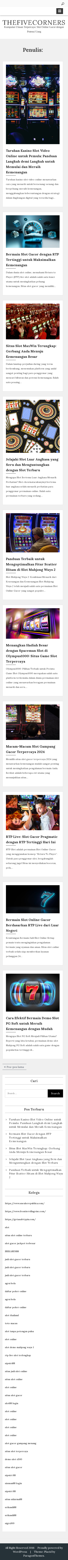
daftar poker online (15, 1291)
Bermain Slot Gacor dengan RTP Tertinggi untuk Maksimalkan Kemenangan (32, 259)
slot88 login (11, 1403)
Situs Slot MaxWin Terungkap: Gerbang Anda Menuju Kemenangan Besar (31, 351)
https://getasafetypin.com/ (20, 1219)
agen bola (10, 1283)
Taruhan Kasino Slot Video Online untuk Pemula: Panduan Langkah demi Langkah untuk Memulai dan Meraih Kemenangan (31, 161)
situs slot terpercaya (16, 1451)
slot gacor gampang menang (20, 1443)
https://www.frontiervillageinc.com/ (25, 1211)
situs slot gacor (13, 1395)
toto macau (11, 1323)
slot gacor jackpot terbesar (20, 1243)
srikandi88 (10, 1507)
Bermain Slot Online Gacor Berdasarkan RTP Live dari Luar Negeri (32, 925)
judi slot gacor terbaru (17, 1259)
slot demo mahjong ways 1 (19, 1347)
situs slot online (14, 1379)
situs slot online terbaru (18, 1235)
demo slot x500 (13, 1459)
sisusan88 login (13, 1483)
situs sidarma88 (13, 1499)
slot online (11, 1339)
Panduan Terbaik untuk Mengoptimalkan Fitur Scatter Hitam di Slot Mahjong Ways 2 (31, 564)
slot (7, 1227)
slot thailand (12, 1315)
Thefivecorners (34, 22)
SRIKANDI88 (12, 1251)
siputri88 (10, 1363)
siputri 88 (10, 1475)
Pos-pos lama (15, 1067)
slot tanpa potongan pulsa (19, 1331)
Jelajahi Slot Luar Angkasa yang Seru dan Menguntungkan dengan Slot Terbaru (32, 464)
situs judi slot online (16, 1371)
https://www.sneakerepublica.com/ (25, 1203)
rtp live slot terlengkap (18, 1355)
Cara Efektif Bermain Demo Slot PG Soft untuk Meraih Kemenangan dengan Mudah (32, 1023)
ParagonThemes (33, 1555)
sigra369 (9, 1523)
